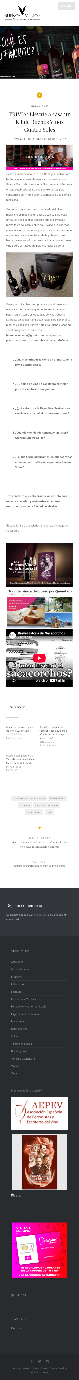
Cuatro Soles (38, 325)
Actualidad (17, 962)
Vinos (14, 1073)
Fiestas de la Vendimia (23, 999)
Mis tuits (16, 1328)
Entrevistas (17, 984)
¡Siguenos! (20, 1295)
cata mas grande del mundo (29, 798)
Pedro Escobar (33, 139)
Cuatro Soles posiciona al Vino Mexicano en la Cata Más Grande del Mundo (20, 759)
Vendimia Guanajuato (23, 1058)
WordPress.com (39, 1372)
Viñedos (15, 1066)
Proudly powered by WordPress (29, 1368)
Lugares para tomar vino (25, 1014)
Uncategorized (19, 1051)
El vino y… (17, 977)
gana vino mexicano (46, 805)
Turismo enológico (21, 1043)
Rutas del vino (19, 1029)
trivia (49, 812)
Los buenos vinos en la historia (28, 1006)
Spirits (14, 1036)
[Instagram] (47, 1361)
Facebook (12, 530)
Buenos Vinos (59, 325)
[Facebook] (32, 1361)
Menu (68, 5)
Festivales (17, 991)
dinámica (25, 805)
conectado (40, 914)
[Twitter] (39, 1361)
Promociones (39, 106)
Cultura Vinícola (20, 969)
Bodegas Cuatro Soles (57, 174)
